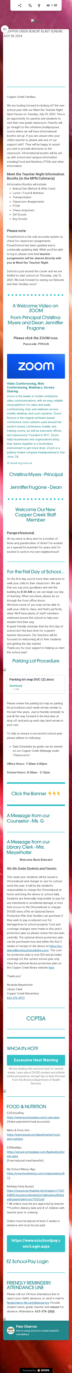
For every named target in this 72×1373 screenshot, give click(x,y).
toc (4, 29)
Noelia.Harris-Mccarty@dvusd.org (28, 1303)
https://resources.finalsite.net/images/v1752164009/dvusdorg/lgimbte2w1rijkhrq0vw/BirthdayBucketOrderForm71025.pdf (35, 1195)
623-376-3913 (16, 998)
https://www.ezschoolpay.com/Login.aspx (33, 1117)
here (51, 967)
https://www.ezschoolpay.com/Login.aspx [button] (36, 1243)
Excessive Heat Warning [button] (36, 1060)
